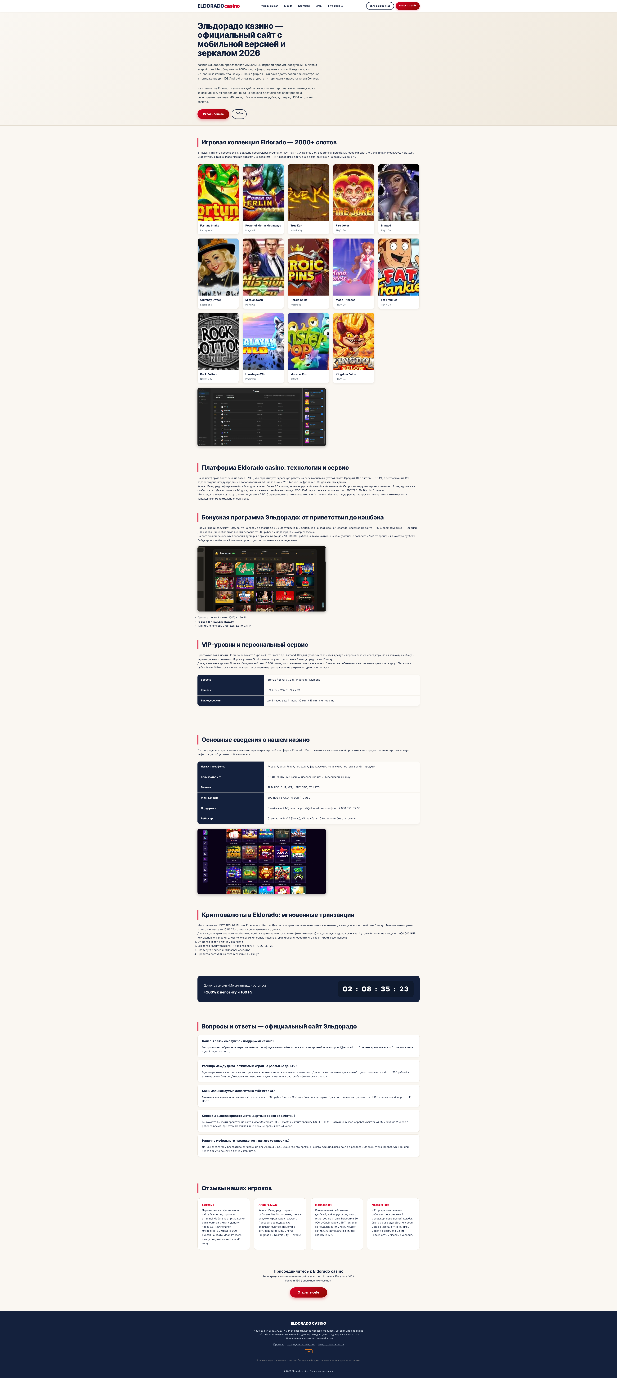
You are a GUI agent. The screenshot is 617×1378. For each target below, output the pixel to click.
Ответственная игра (331, 1344)
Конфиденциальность (301, 1344)
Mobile (288, 5)
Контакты (304, 5)
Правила (278, 1344)
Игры (319, 5)
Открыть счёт (407, 5)
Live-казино (335, 5)
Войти (239, 113)
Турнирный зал (269, 5)
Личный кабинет (380, 5)
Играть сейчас (213, 114)
